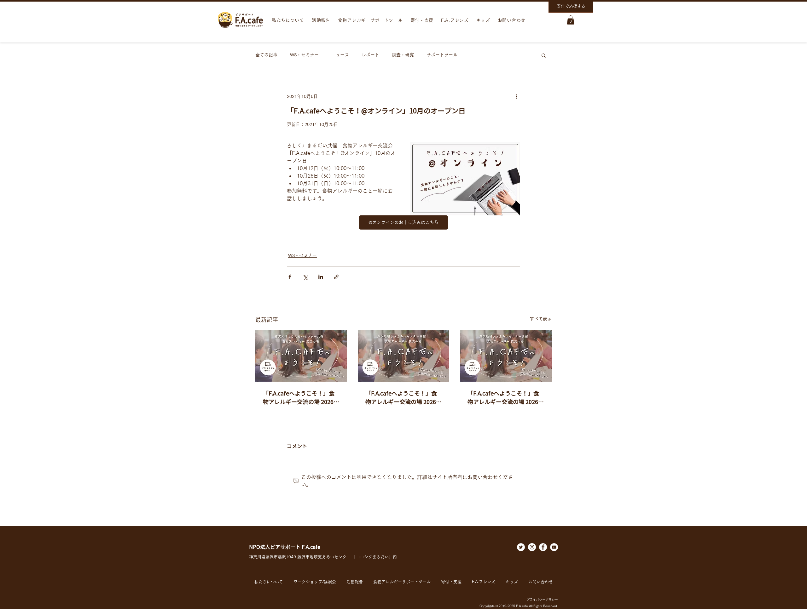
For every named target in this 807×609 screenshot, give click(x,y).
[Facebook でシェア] (290, 277)
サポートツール (442, 55)
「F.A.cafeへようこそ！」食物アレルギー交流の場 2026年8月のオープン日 (403, 398)
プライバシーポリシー (542, 599)
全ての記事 (266, 55)
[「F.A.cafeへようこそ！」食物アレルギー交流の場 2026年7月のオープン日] (506, 356)
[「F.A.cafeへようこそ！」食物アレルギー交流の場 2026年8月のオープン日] (404, 356)
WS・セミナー (304, 55)
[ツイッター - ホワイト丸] (521, 547)
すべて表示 (541, 318)
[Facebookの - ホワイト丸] (543, 547)
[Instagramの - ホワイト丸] (532, 547)
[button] (570, 20)
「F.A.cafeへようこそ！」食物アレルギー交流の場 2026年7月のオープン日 (505, 398)
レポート (370, 55)
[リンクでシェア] (336, 277)
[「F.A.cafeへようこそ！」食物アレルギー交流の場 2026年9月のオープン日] (301, 356)
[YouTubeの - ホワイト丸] (554, 547)
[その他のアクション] (516, 96)
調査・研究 (403, 55)
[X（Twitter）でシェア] (305, 277)
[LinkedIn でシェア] (321, 277)
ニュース (340, 55)
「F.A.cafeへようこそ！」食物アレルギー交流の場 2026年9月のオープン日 (301, 398)
